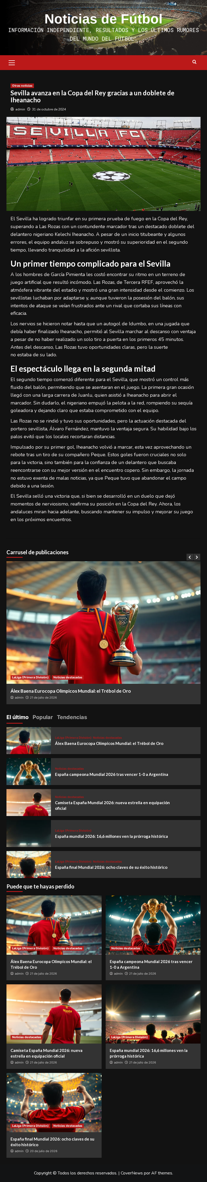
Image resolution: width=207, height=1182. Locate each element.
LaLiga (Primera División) (30, 677)
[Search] (194, 62)
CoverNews (132, 1173)
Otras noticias (22, 86)
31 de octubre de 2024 (49, 109)
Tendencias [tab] (72, 717)
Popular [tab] (43, 717)
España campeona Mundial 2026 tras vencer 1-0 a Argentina (111, 774)
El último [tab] (17, 717)
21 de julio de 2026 (43, 697)
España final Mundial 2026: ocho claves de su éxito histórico (111, 867)
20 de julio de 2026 (43, 1151)
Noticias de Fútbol (103, 18)
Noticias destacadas (67, 677)
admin (20, 109)
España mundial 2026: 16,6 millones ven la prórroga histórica (111, 836)
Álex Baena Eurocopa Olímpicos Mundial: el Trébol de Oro (71, 691)
